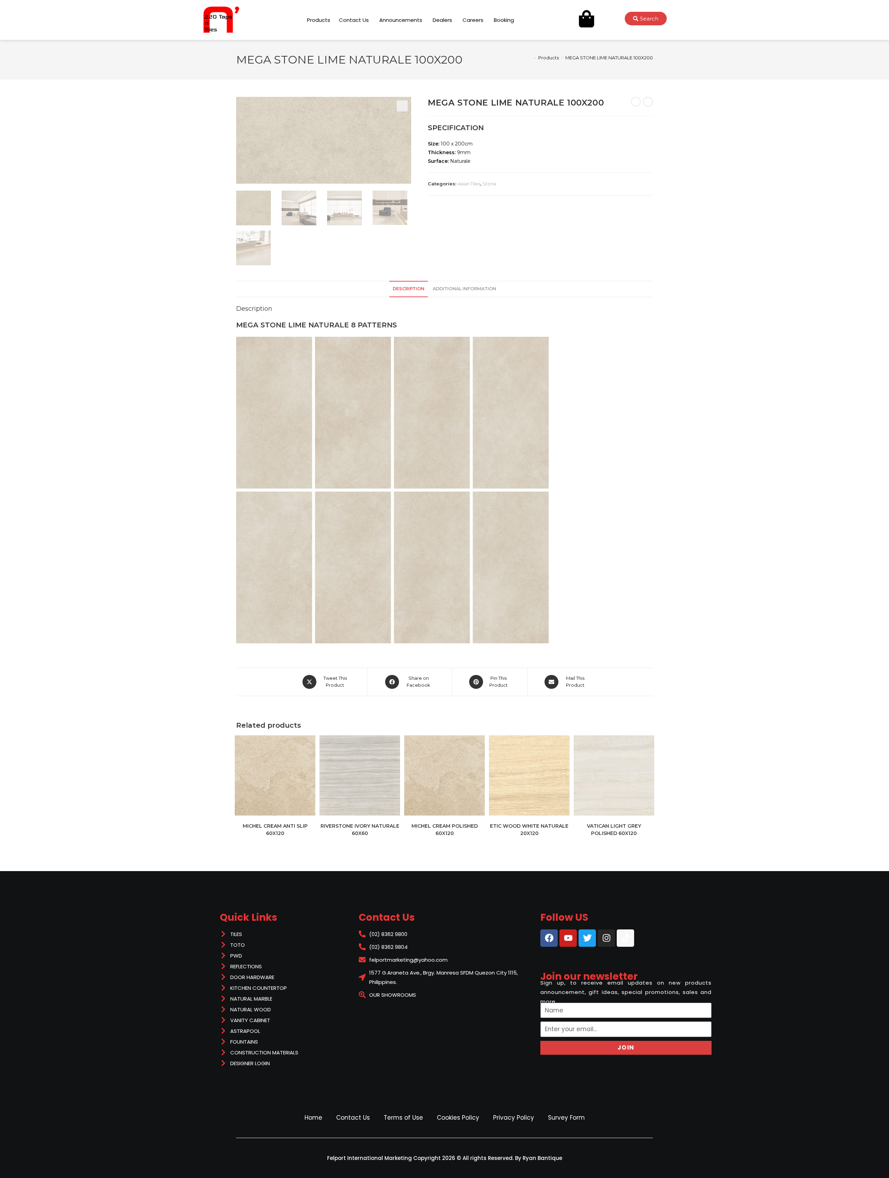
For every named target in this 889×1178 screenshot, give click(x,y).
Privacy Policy (513, 1117)
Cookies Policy (458, 1117)
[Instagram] (606, 938)
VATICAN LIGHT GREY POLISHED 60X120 (614, 829)
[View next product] (648, 102)
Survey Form (566, 1117)
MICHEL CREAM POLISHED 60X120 (445, 829)
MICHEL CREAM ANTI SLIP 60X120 (275, 829)
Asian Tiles (469, 183)
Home (313, 1117)
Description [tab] (408, 288)
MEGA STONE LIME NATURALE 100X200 (609, 57)
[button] (402, 105)
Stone (490, 183)
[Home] (530, 57)
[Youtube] (568, 938)
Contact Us (353, 1117)
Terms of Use (403, 1117)
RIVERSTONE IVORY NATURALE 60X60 (360, 829)
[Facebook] (549, 938)
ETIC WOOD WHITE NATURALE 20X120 (529, 829)
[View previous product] (636, 102)
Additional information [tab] (464, 288)
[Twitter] (587, 938)
